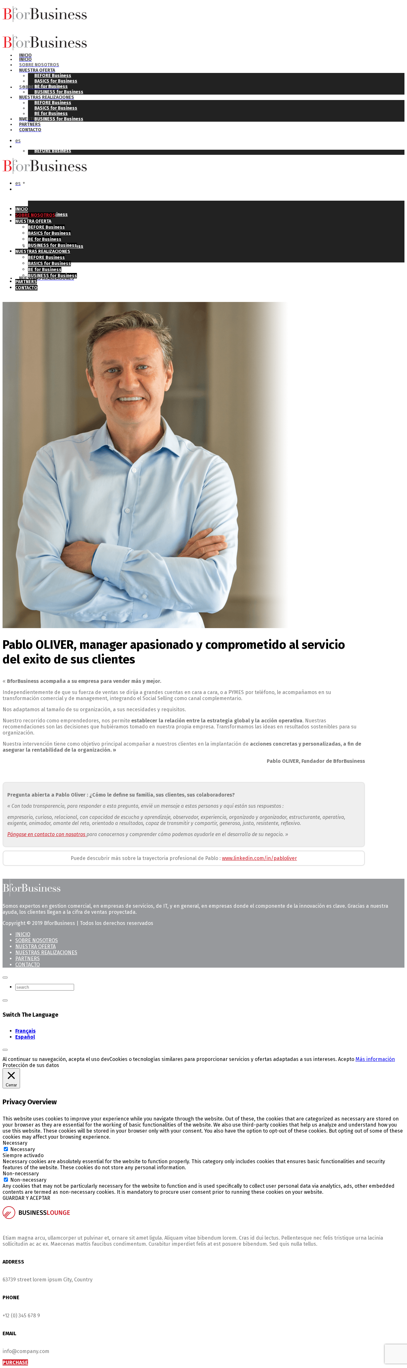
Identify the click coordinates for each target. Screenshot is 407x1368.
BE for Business (51, 86)
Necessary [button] (15, 1143)
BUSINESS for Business (58, 119)
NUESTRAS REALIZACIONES (46, 952)
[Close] (5, 977)
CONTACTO (27, 965)
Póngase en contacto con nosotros (46, 834)
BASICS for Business (55, 182)
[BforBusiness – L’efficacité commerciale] (71, 20)
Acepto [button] (346, 1059)
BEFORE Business (52, 151)
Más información (375, 1059)
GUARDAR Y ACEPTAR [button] (26, 1198)
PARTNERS (27, 959)
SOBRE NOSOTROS (36, 940)
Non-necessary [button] (21, 1174)
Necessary (22, 1149)
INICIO (22, 934)
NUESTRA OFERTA (35, 946)
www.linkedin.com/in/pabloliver (259, 858)
